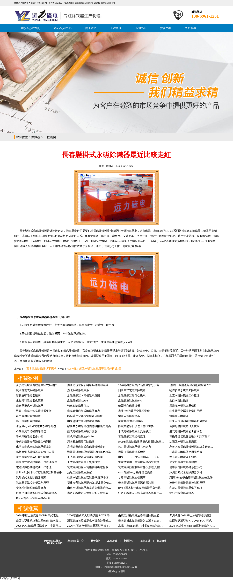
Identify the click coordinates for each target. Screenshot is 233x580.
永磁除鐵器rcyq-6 (77, 400)
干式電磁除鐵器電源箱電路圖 (85, 457)
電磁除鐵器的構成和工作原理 (34, 467)
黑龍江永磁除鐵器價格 (183, 405)
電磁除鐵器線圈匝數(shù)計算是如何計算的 (195, 436)
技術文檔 (165, 28)
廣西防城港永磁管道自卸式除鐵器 (87, 492)
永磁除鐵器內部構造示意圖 (83, 395)
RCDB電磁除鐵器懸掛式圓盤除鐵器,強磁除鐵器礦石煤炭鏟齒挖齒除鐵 (160, 441)
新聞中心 (140, 28)
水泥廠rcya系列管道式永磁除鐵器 (36, 426)
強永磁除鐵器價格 (78, 405)
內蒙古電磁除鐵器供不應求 (40, 368)
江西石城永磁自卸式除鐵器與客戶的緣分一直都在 (148, 492)
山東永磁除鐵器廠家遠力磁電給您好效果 (91, 487)
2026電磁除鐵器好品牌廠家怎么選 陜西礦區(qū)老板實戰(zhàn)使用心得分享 (163, 385)
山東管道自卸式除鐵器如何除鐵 (188, 421)
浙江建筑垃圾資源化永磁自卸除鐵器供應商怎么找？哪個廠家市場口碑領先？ (113, 520)
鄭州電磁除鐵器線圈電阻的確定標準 (89, 451)
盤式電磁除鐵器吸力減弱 (82, 431)
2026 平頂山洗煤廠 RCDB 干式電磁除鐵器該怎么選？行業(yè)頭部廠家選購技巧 (64, 515)
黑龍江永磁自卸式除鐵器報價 (34, 410)
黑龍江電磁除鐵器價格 (131, 451)
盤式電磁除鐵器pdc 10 (80, 436)
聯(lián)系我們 (54, 543)
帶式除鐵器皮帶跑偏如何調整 (34, 441)
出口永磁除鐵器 (178, 400)
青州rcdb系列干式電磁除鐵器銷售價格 (39, 472)
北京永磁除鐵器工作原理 (184, 395)
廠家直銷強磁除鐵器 (130, 421)
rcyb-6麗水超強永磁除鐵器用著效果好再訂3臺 (94, 368)
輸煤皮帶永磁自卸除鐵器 (184, 390)
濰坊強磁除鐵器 (178, 415)
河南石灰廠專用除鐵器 (80, 441)
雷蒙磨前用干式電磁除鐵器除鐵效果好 (141, 462)
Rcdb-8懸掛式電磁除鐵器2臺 (33, 498)
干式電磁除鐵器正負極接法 (134, 431)
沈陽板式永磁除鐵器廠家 (31, 477)
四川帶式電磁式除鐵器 (131, 390)
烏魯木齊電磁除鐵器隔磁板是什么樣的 (192, 446)
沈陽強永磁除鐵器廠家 (183, 441)
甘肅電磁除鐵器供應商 (131, 477)
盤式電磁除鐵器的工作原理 (185, 431)
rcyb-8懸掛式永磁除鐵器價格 (135, 472)
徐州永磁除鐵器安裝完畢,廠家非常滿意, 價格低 (95, 477)
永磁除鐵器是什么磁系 (131, 395)
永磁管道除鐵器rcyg (130, 400)
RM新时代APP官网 (10, 578)
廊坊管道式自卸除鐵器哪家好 (34, 446)
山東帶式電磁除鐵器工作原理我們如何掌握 (42, 462)
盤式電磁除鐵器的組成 (183, 457)
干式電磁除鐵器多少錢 (29, 436)
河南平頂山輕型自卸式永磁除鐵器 (36, 492)
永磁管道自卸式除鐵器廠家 (83, 410)
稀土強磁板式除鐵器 (28, 421)
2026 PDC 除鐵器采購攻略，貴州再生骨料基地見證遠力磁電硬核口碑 (57, 525)
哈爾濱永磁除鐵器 (129, 405)
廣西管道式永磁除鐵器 (29, 390)
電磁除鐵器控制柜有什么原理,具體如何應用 (144, 467)
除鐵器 (35, 137)
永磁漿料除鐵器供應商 (29, 400)
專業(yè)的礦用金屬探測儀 (134, 410)
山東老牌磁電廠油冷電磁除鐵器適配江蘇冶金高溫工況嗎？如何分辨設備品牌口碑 (167, 515)
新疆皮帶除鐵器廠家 (28, 395)
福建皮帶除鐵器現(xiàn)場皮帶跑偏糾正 (90, 482)
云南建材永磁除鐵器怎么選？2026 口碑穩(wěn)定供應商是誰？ (155, 520)
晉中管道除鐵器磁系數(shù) (185, 467)
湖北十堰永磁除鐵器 (181, 492)
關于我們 (90, 28)
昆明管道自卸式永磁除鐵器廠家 (86, 446)
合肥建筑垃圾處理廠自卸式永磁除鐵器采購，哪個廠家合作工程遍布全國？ (61, 385)
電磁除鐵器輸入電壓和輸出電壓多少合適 (91, 467)
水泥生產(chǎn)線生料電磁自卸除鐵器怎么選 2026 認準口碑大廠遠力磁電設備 (164, 525)
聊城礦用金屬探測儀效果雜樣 (85, 415)
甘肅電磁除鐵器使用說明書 (185, 451)
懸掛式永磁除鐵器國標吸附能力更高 (89, 426)
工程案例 (115, 28)
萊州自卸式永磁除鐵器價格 (185, 472)
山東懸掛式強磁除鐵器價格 (83, 421)
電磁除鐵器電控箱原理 (131, 436)
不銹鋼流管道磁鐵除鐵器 (31, 431)
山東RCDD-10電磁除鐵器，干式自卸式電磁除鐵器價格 (151, 457)
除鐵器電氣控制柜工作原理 (32, 482)
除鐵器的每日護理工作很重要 (136, 426)
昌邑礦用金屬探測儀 (28, 415)
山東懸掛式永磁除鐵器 (29, 405)
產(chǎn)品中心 (62, 28)
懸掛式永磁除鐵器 (36, 230)
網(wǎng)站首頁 (30, 28)
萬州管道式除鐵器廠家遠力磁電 (35, 451)
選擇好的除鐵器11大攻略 (184, 426)
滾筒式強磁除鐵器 (129, 415)
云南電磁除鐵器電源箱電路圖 (136, 482)
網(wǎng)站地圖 (116, 571)
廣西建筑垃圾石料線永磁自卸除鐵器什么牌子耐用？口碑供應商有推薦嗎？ (112, 385)
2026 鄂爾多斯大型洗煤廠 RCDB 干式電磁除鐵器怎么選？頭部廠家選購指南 (113, 515)
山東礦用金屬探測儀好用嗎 (185, 410)
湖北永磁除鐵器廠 (78, 390)
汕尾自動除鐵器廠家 (79, 472)
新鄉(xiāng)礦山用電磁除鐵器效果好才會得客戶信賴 (200, 477)
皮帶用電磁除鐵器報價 (183, 462)
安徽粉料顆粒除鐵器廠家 (31, 487)
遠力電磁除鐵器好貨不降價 (32, 457)
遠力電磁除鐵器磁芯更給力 (134, 446)
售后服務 (190, 28)
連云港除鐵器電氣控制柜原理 (187, 482)
